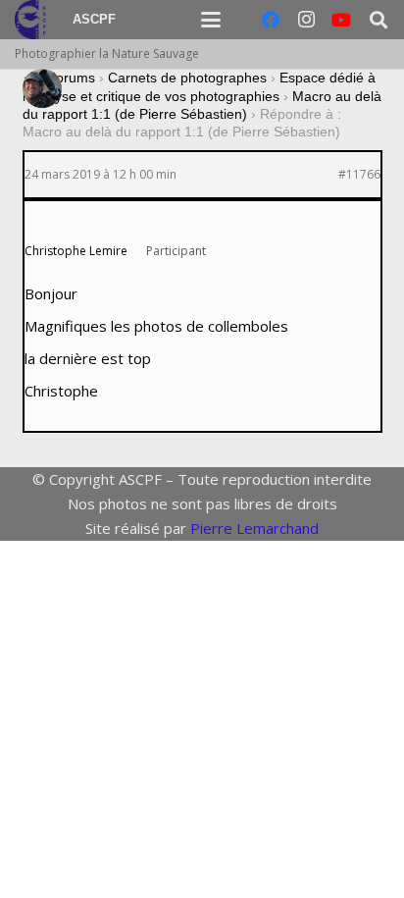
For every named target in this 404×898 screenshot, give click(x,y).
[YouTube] (341, 19)
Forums (71, 77)
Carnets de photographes (187, 77)
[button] (210, 19)
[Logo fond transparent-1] (33, 19)
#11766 (359, 175)
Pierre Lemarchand (254, 528)
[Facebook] (270, 19)
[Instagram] (306, 19)
